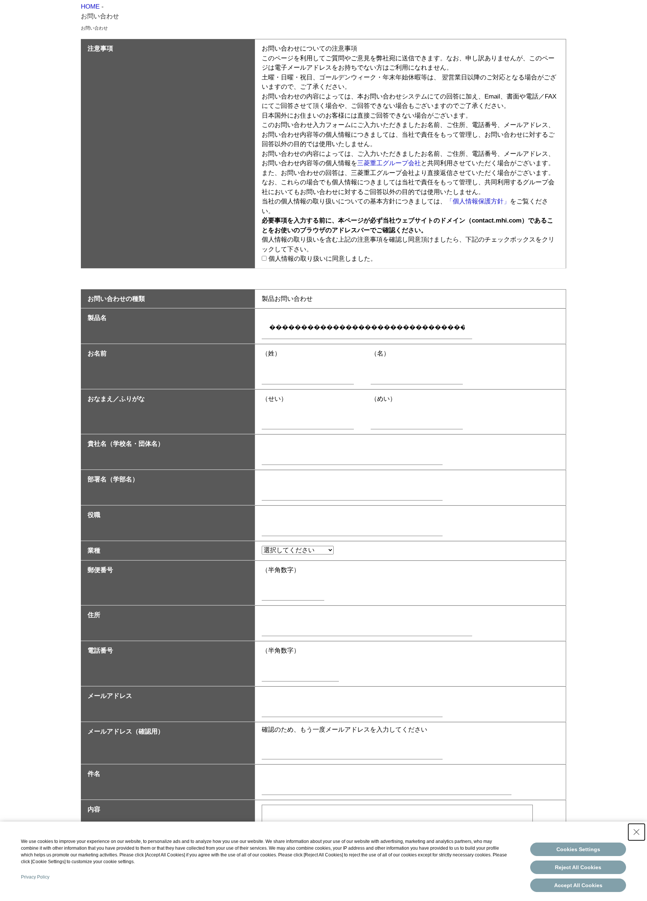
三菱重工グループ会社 (389, 163)
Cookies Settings (578, 849)
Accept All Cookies (578, 885)
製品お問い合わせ (287, 298)
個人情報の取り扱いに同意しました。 (322, 258)
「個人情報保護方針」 (478, 201)
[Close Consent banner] (636, 832)
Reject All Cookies (578, 867)
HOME (90, 6)
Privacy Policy (35, 877)
